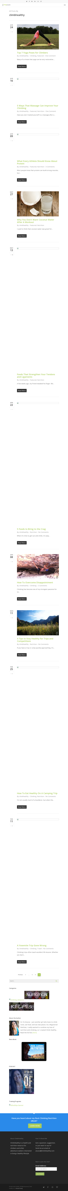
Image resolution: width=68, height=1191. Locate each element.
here (34, 1033)
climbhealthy (23, 56)
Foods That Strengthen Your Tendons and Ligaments (36, 375)
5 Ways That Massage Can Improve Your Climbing (37, 107)
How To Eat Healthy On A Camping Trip (37, 793)
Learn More (35, 1126)
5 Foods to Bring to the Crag (31, 528)
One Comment (50, 56)
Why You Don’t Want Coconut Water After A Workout (35, 221)
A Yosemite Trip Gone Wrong (31, 945)
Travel (39, 949)
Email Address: (40, 1166)
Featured (40, 56)
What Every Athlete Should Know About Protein (37, 162)
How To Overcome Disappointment (35, 582)
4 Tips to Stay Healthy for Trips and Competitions (35, 640)
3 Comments (50, 167)
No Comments (43, 532)
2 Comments (42, 586)
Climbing (33, 56)
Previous (20, 974)
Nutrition (40, 111)
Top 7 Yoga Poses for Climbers (32, 52)
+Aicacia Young (19, 1188)
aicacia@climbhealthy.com (44, 1151)
